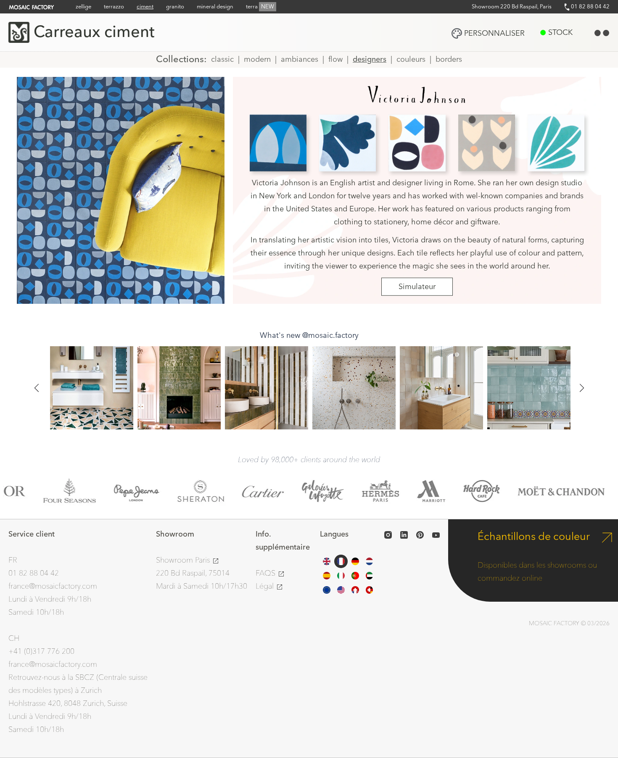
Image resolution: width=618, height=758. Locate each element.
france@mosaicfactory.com (52, 586)
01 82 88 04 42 (590, 6)
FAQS (266, 573)
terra (260, 6)
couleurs (410, 59)
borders (449, 59)
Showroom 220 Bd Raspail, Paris (512, 6)
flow (335, 59)
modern (257, 59)
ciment (145, 6)
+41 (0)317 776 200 (41, 651)
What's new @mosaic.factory (309, 335)
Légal (266, 586)
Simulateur (417, 286)
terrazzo (114, 6)
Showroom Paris (184, 560)
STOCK (560, 32)
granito (175, 6)
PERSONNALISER (494, 33)
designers (369, 59)
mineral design (215, 6)
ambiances (299, 59)
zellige (83, 6)
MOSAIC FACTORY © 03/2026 (569, 624)
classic (222, 59)
